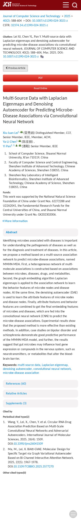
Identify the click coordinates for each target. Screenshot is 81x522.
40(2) (6, 20)
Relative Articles (16, 393)
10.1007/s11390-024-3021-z (50, 20)
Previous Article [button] (16, 68)
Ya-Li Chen (9, 141)
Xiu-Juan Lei (10, 133)
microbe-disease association (21, 373)
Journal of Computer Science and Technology (31, 16)
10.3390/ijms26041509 (28, 443)
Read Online (40, 88)
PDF (40, 78)
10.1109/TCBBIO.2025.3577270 (34, 466)
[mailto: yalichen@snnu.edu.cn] (20, 141)
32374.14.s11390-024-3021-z (29, 25)
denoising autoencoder (17, 369)
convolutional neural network (52, 369)
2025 (67, 16)
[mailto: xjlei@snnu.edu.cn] (21, 132)
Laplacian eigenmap (55, 365)
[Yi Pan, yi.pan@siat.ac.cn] (17, 145)
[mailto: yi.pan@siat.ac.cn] (20, 145)
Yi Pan (7, 146)
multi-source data (29, 365)
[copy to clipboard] (41, 56)
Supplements (16, 403)
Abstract (11, 232)
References (16, 383)
